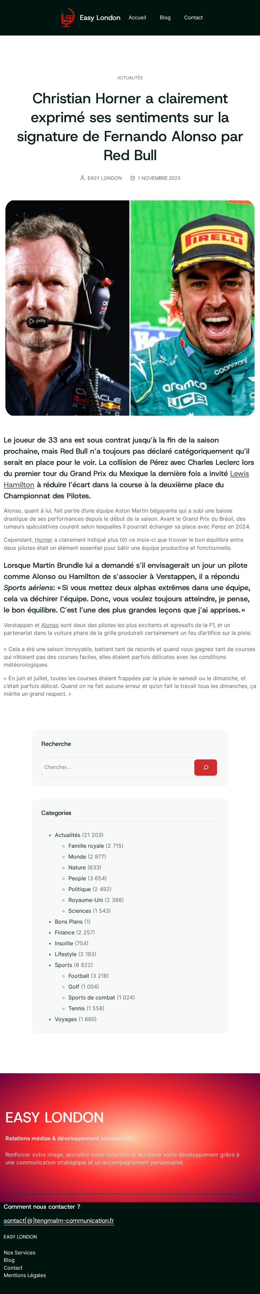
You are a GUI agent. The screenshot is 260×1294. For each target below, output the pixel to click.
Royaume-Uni (85, 900)
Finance (64, 932)
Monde (77, 856)
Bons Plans (69, 921)
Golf (73, 986)
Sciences (79, 910)
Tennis (76, 1008)
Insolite (64, 943)
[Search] (205, 767)
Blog (9, 1260)
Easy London (100, 17)
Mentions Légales (25, 1275)
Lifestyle (66, 954)
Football (78, 975)
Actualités (130, 77)
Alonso (50, 625)
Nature (77, 867)
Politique (79, 889)
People (77, 878)
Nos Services (20, 1252)
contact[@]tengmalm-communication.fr (59, 1220)
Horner (43, 540)
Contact (13, 1268)
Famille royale (86, 845)
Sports (63, 965)
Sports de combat (91, 997)
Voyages (66, 1019)
